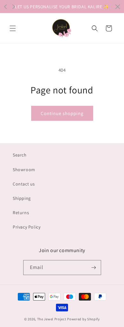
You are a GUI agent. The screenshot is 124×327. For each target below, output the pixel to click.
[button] (13, 28)
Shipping (22, 198)
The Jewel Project (51, 319)
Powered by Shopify (83, 319)
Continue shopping (62, 113)
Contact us (24, 184)
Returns (21, 212)
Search (20, 155)
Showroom (24, 169)
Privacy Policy (26, 227)
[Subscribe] (94, 267)
